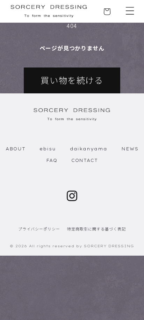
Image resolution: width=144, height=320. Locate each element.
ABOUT (16, 148)
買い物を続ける (72, 80)
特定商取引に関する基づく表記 (96, 229)
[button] (130, 10)
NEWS (129, 148)
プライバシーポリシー (39, 229)
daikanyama (89, 148)
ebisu (47, 148)
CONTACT (84, 160)
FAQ (51, 160)
